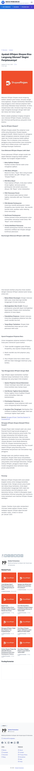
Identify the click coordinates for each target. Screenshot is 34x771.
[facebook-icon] (2, 743)
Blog (4, 757)
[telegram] (15, 555)
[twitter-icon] (5, 743)
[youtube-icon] (12, 743)
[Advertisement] (17, 29)
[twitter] (8, 555)
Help (20, 759)
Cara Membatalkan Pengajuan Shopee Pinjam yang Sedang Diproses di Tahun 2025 (25, 608)
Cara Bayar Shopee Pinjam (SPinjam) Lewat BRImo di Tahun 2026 (24, 630)
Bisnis (4, 750)
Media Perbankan (12, 2)
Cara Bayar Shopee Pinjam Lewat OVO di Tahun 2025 (24, 650)
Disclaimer (22, 757)
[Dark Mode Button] (32, 2)
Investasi (5, 752)
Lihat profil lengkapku (9, 738)
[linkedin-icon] (18, 743)
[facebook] (5, 555)
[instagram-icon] (8, 743)
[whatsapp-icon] (15, 743)
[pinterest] (18, 555)
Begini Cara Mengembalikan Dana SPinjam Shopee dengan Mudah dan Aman (8, 608)
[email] (21, 555)
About (21, 750)
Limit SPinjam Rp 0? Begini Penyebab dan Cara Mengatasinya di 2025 (7, 587)
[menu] (3, 2)
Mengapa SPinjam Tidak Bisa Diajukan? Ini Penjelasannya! (8, 630)
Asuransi (5, 754)
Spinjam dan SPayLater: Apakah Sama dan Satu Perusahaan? (24, 586)
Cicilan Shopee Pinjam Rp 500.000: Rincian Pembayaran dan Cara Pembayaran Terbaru (8, 651)
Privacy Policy (23, 754)
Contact (21, 752)
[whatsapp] (12, 555)
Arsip (20, 761)
